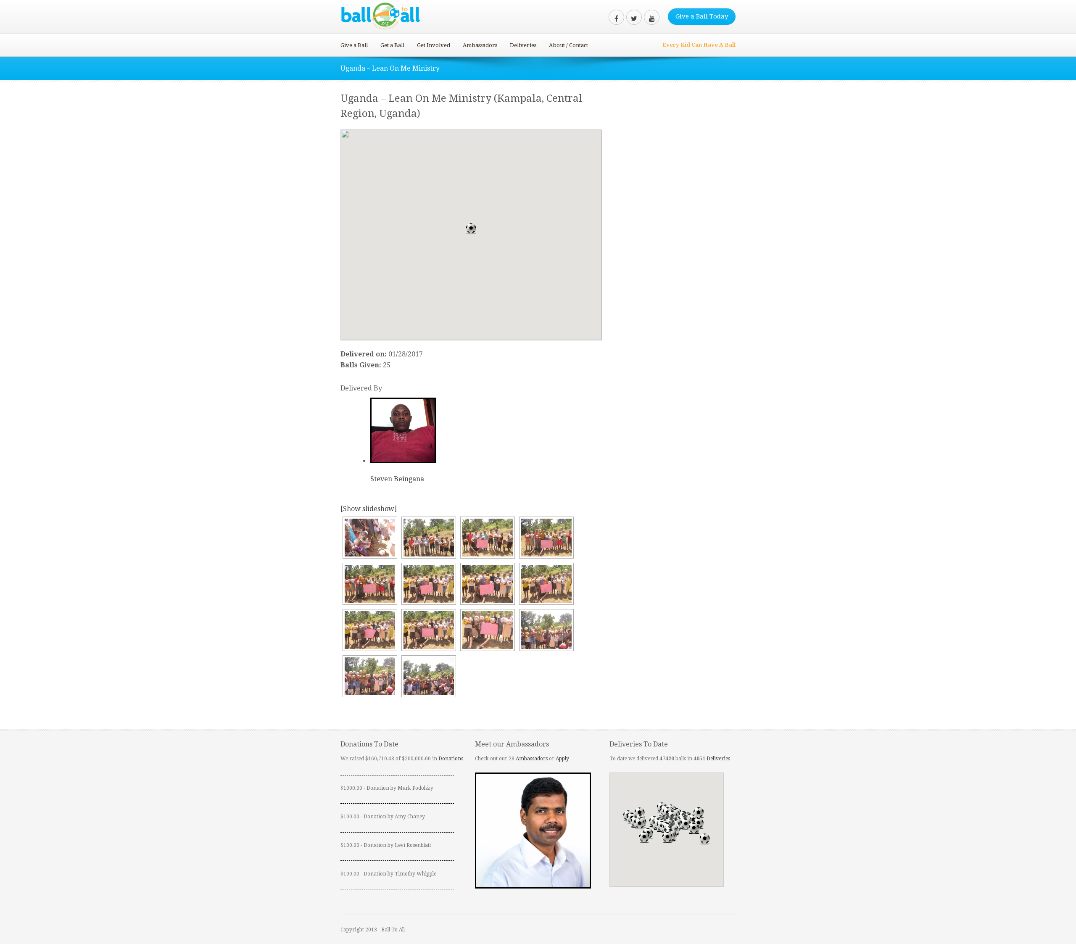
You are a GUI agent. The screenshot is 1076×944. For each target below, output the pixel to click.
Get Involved (433, 45)
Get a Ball (392, 45)
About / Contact (568, 45)
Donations (450, 759)
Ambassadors (480, 45)
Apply (562, 759)
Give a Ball (354, 45)
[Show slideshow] (368, 509)
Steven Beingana (397, 479)
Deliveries (523, 45)
